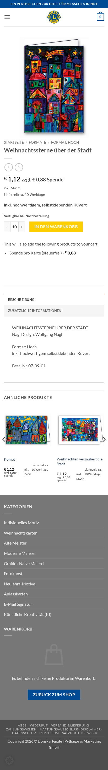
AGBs (22, 725)
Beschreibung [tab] (21, 299)
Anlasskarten (16, 593)
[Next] (104, 449)
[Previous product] (19, 167)
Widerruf (39, 725)
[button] (7, 17)
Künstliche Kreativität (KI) (27, 614)
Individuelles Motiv (21, 522)
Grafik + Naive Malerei (24, 563)
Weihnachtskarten (20, 532)
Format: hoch (65, 142)
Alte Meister (15, 542)
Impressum (49, 733)
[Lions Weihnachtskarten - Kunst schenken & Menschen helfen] (54, 17)
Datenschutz (24, 733)
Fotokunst (13, 573)
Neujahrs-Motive (19, 583)
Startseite (14, 142)
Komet (9, 459)
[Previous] (4, 449)
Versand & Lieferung (70, 725)
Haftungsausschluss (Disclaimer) (71, 729)
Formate (37, 142)
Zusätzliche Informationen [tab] (34, 311)
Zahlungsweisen (21, 729)
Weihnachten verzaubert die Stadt (79, 461)
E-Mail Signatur (18, 604)
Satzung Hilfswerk (79, 733)
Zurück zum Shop (54, 694)
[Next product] (8, 167)
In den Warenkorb (56, 226)
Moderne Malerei (19, 553)
